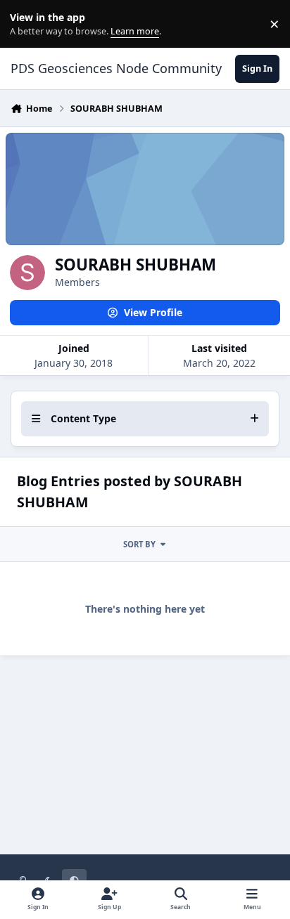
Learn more (27, 24)
